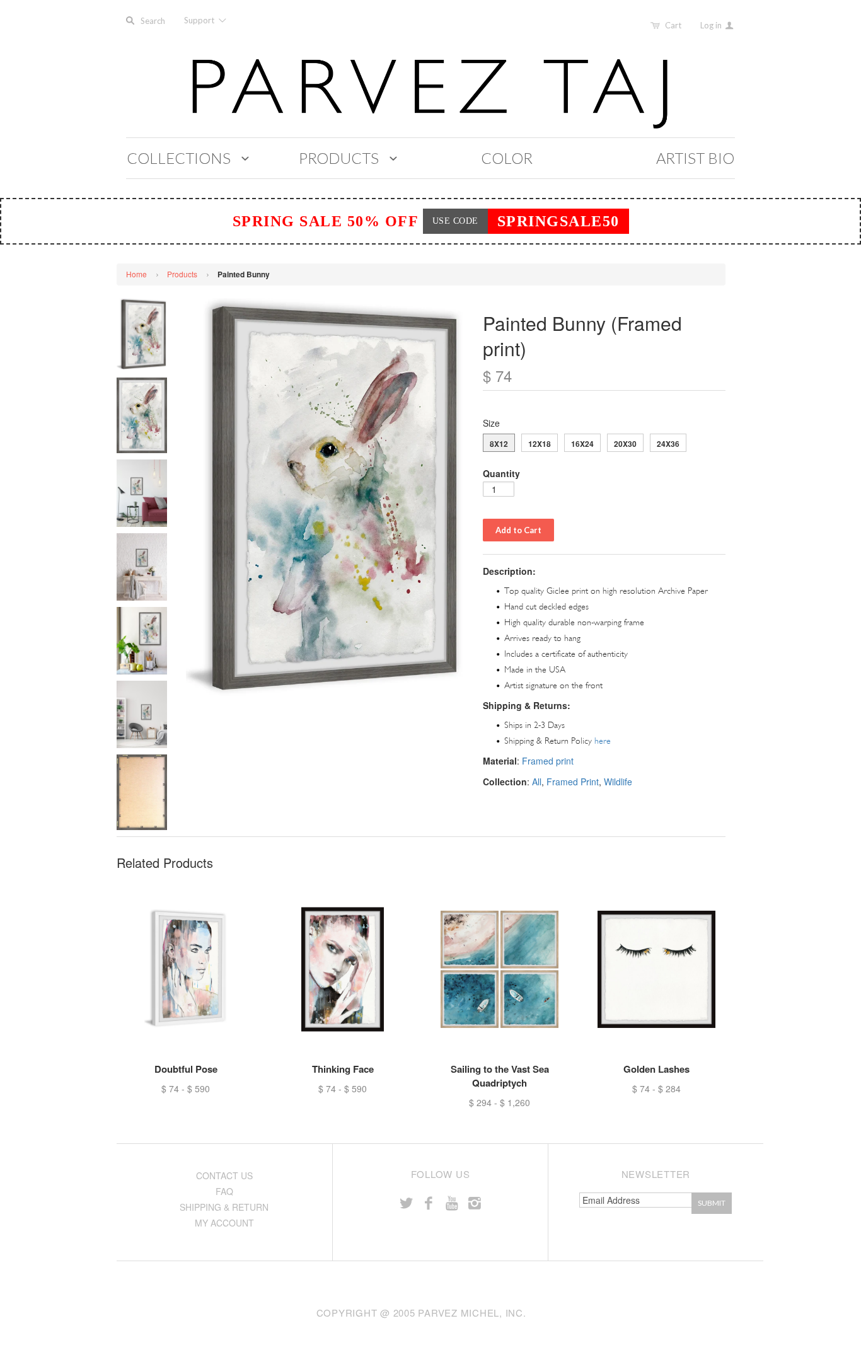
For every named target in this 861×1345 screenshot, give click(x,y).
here (602, 741)
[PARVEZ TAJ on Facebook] (429, 1202)
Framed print (548, 760)
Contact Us (224, 1175)
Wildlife (618, 781)
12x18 (539, 443)
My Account (224, 1222)
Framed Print (572, 781)
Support (200, 20)
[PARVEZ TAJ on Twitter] (406, 1202)
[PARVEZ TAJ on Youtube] (451, 1202)
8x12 (499, 443)
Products (182, 273)
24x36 (668, 443)
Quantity (501, 473)
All (536, 781)
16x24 (582, 443)
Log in (712, 25)
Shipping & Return (224, 1207)
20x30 (625, 443)
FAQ (224, 1191)
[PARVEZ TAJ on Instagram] (475, 1202)
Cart (673, 25)
